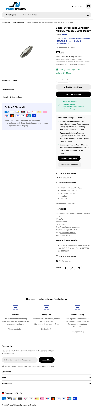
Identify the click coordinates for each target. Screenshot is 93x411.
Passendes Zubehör (69, 164)
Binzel (64, 35)
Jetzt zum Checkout (73, 94)
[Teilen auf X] (72, 267)
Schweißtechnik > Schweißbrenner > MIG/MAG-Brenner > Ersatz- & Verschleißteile (73, 41)
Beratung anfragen (69, 158)
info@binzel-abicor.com (71, 227)
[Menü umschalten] (3, 6)
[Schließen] (88, 101)
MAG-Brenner (18, 23)
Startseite (6, 23)
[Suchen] (88, 14)
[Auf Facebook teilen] (65, 267)
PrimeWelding (13, 405)
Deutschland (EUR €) (13, 393)
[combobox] (46, 15)
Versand (72, 59)
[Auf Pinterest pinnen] (79, 267)
